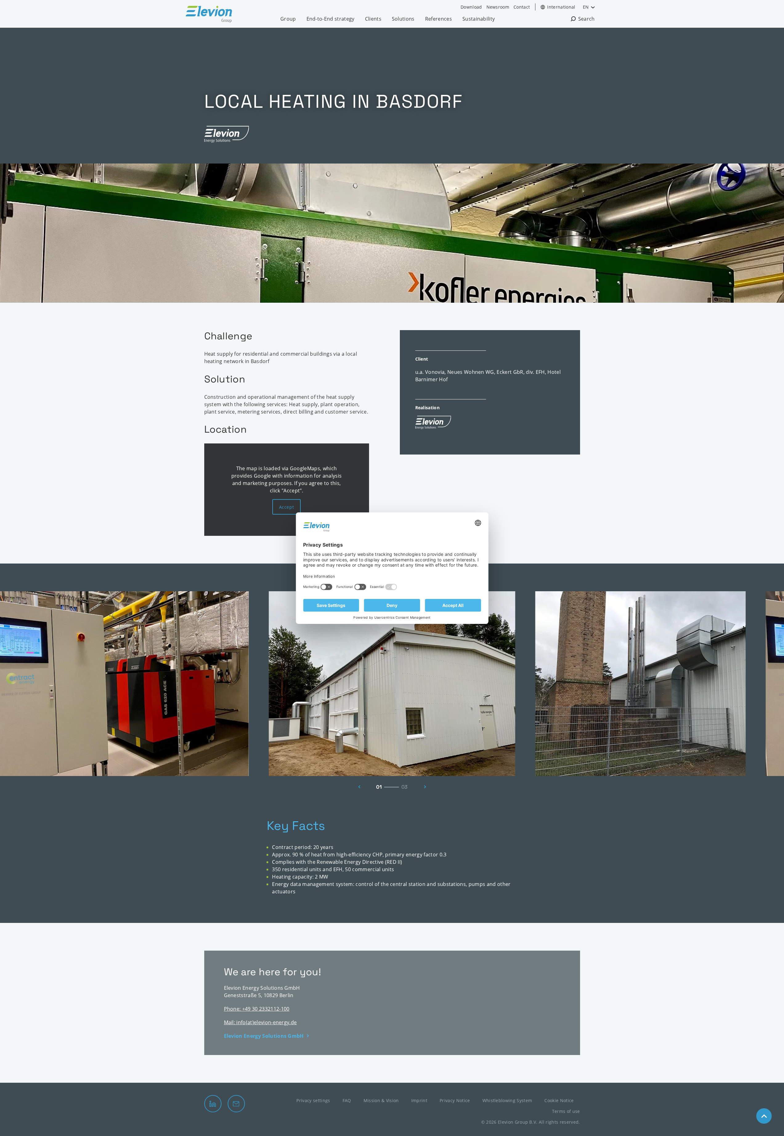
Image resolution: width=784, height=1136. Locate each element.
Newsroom (498, 7)
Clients (373, 18)
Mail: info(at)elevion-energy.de (260, 1022)
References (438, 18)
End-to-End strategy (331, 18)
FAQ (347, 1100)
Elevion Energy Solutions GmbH (264, 1036)
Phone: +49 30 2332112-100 (257, 1008)
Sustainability (478, 18)
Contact (522, 7)
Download (471, 7)
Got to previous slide (358, 787)
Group (288, 18)
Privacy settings (313, 1100)
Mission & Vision (381, 1100)
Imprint (419, 1100)
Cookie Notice (559, 1100)
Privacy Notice (455, 1100)
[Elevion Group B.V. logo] (209, 15)
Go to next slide (427, 787)
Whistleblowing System (507, 1100)
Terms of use (566, 1111)
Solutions (403, 18)
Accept (286, 507)
